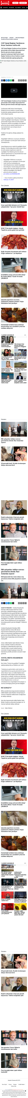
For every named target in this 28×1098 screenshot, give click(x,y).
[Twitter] (4, 80)
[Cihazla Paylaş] (13, 80)
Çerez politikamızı (19, 1093)
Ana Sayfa (5, 37)
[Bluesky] (6, 80)
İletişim (15, 1084)
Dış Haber (18, 7)
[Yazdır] (19, 80)
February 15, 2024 (8, 179)
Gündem (5, 7)
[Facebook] (2, 80)
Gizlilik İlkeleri (21, 1084)
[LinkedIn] (9, 80)
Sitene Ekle (13, 1086)
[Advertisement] (14, 400)
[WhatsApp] (11, 80)
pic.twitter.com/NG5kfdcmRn (11, 174)
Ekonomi (11, 7)
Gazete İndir (23, 2)
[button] (21, 80)
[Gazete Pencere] (5, 2)
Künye (10, 1084)
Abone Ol (15, 2)
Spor (23, 7)
